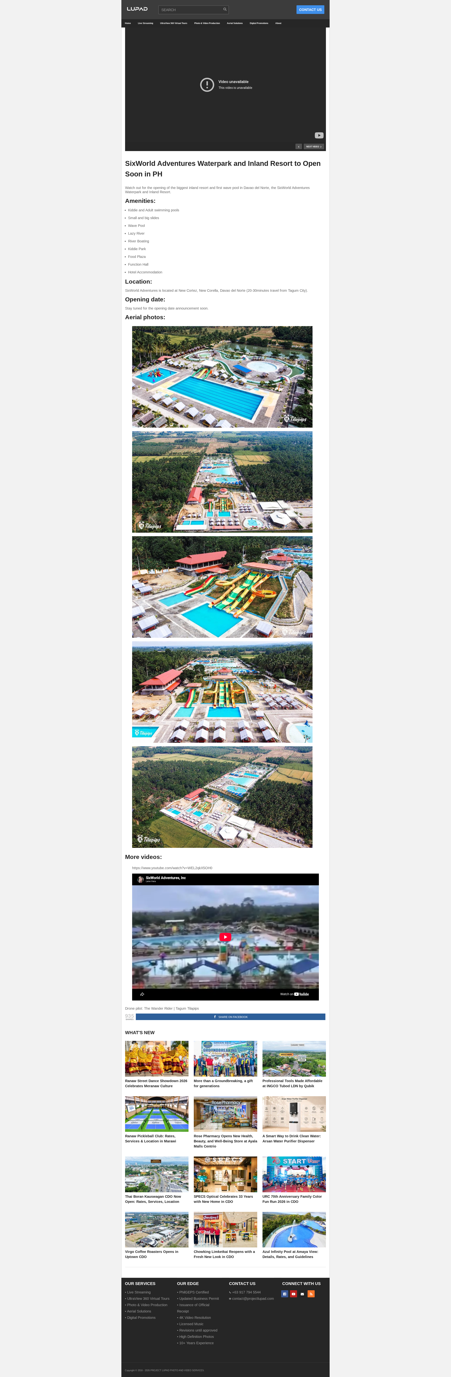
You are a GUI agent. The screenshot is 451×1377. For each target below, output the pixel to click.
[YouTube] (293, 1293)
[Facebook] (284, 1293)
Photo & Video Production (207, 23)
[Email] (302, 1293)
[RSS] (311, 1293)
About (278, 23)
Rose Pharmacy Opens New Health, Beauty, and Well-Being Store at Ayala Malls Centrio (225, 1141)
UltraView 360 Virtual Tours (173, 23)
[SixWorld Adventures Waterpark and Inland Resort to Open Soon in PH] (157, 1059)
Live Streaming (145, 23)
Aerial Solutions (235, 23)
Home (128, 23)
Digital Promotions (259, 23)
